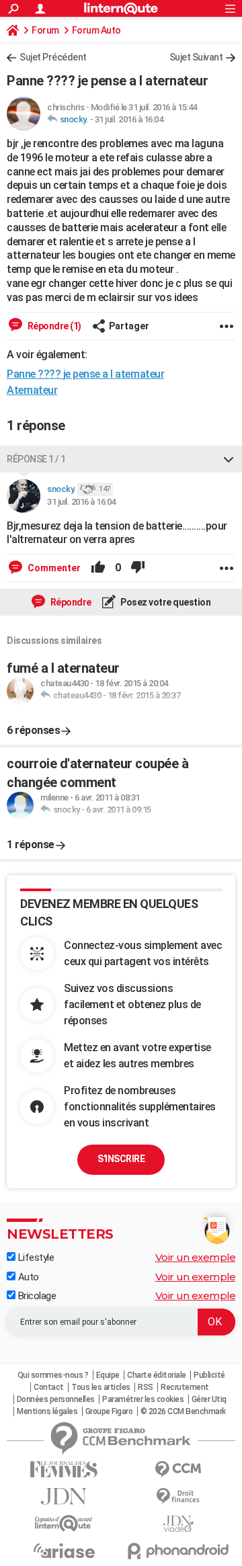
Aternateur (32, 390)
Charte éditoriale (156, 1375)
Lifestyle (34, 1257)
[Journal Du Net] (64, 1496)
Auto (27, 1277)
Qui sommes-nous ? (53, 1375)
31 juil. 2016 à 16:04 (129, 119)
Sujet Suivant (196, 57)
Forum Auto (96, 30)
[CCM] (178, 1469)
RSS (145, 1387)
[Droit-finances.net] (178, 1496)
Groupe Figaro (109, 1411)
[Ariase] (64, 1550)
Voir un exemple (195, 1257)
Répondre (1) (53, 326)
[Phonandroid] (178, 1550)
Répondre (69, 602)
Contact (49, 1387)
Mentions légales (47, 1411)
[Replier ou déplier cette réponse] (228, 459)
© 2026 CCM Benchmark (183, 1411)
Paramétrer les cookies (143, 1399)
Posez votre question (165, 602)
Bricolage (35, 1296)
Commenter (53, 568)
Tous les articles (100, 1387)
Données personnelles (56, 1399)
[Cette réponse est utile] (98, 567)
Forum (45, 30)
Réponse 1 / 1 (36, 459)
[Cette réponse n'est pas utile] (138, 567)
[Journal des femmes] (64, 1469)
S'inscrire (121, 1158)
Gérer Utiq (209, 1399)
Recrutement (185, 1387)
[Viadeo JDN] (178, 1524)
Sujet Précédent (53, 57)
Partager (129, 326)
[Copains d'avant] (64, 1523)
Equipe (108, 1375)
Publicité (209, 1375)
